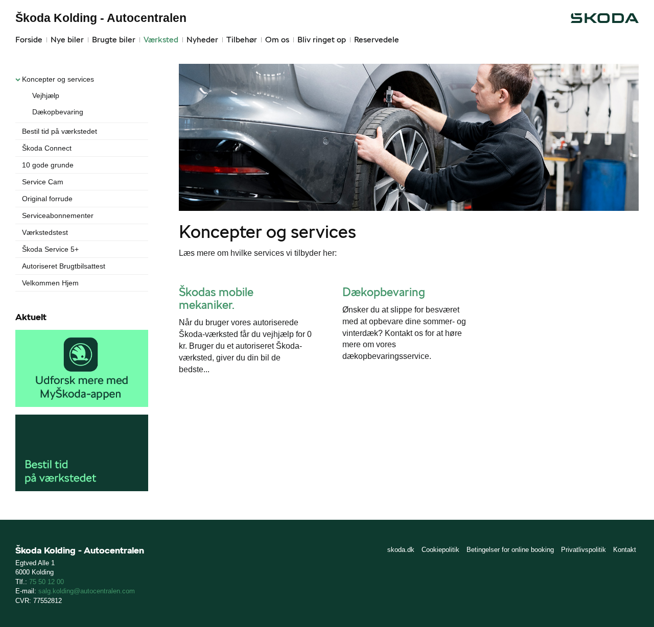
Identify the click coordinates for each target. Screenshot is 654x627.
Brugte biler (113, 39)
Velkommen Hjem (50, 283)
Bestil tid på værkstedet (59, 131)
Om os (277, 39)
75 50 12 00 (46, 582)
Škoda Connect (47, 148)
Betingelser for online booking (510, 549)
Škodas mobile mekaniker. (216, 298)
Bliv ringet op (321, 39)
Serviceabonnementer (58, 215)
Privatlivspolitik (583, 549)
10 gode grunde (48, 165)
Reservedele (376, 39)
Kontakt (624, 549)
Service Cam (42, 182)
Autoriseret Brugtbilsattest (63, 266)
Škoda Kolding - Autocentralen (100, 18)
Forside (28, 39)
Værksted (161, 39)
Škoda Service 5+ (50, 249)
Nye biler (67, 39)
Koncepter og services (58, 79)
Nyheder (202, 39)
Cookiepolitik (440, 549)
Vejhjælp (45, 95)
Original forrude (47, 199)
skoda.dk (400, 549)
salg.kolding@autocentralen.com (86, 591)
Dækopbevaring (57, 112)
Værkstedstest (45, 232)
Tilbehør (241, 39)
